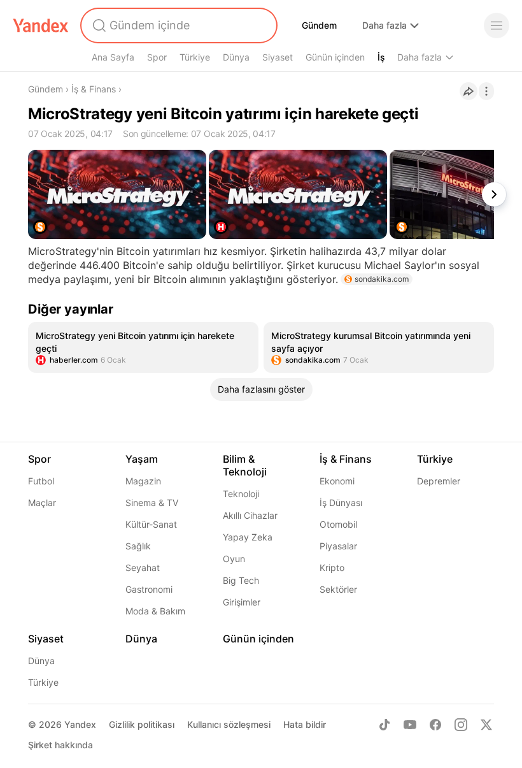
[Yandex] (41, 25)
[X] (486, 725)
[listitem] (143, 347)
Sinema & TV (151, 502)
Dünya (236, 57)
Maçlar (42, 502)
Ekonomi (337, 480)
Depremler (438, 480)
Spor (157, 57)
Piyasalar (338, 545)
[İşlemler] (486, 91)
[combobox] (177, 25)
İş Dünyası (341, 502)
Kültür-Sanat (151, 524)
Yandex (80, 724)
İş (381, 57)
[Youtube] (410, 725)
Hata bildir (304, 724)
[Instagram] (461, 725)
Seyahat (142, 567)
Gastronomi (149, 589)
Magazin (143, 480)
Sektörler (338, 589)
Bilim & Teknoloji (245, 465)
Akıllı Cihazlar (250, 515)
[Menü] (496, 25)
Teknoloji (241, 493)
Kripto (332, 567)
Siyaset (277, 57)
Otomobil (338, 524)
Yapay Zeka (247, 537)
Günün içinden (335, 57)
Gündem (319, 25)
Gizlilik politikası (141, 724)
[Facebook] (435, 725)
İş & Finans (93, 88)
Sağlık (138, 545)
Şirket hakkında (60, 744)
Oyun (234, 558)
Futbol (41, 480)
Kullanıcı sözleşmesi (229, 724)
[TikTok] (384, 725)
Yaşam (141, 459)
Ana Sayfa (113, 57)
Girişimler (241, 602)
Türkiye (195, 57)
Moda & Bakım (155, 610)
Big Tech (241, 580)
